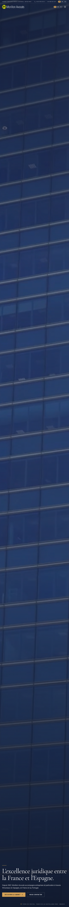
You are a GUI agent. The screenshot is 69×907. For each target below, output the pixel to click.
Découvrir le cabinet (12, 894)
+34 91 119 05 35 (40, 1)
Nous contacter (35, 894)
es (65, 1)
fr (59, 1)
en (62, 1)
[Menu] (65, 7)
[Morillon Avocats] (13, 7)
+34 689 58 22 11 (51, 1)
